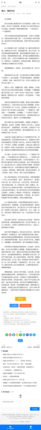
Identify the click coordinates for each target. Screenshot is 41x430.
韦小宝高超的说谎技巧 (30, 386)
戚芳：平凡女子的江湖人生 (11, 364)
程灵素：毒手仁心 (6, 347)
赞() (23, 13)
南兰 (20, 340)
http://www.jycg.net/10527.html (20, 320)
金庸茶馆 (20, 2)
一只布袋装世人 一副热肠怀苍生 (12, 370)
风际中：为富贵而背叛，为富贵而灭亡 (22, 367)
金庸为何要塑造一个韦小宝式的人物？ (14, 373)
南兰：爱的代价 (8, 11)
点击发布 (34, 409)
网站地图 (27, 421)
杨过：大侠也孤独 (26, 364)
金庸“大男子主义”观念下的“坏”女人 (13, 354)
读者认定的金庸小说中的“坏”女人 (13, 357)
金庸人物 (3, 6)
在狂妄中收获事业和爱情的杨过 (12, 386)
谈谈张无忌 (6, 367)
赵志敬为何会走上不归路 (29, 382)
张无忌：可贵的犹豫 (34, 347)
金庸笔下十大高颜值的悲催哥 (11, 382)
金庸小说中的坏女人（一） (11, 361)
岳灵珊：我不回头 (26, 361)
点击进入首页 (26, 305)
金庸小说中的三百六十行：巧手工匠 (13, 379)
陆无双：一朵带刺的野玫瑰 (11, 376)
